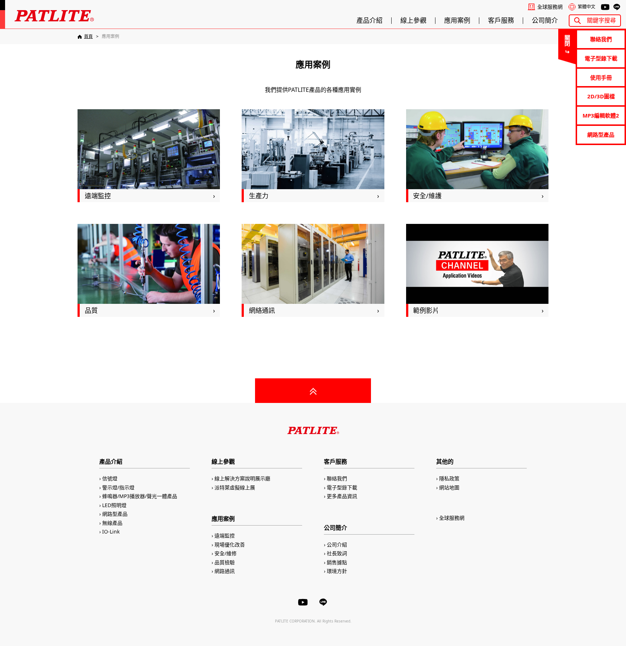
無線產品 (112, 522)
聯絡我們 (601, 39)
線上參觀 (413, 20)
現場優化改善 (229, 544)
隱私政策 (449, 478)
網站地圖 (449, 487)
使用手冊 (601, 77)
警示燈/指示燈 (118, 487)
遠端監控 (224, 535)
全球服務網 (550, 7)
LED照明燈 (114, 505)
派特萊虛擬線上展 (234, 487)
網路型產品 (600, 134)
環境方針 (337, 571)
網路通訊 (224, 571)
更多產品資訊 (342, 496)
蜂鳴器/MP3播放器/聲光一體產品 (139, 496)
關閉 (567, 40)
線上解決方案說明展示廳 (242, 478)
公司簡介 (545, 20)
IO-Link (111, 531)
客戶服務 (501, 20)
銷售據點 (337, 562)
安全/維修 (225, 553)
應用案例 (457, 20)
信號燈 (109, 478)
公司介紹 (337, 544)
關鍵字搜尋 (601, 20)
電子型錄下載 (601, 58)
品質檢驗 (224, 562)
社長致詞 (337, 553)
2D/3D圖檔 (601, 96)
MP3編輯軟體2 (601, 115)
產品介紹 (369, 20)
